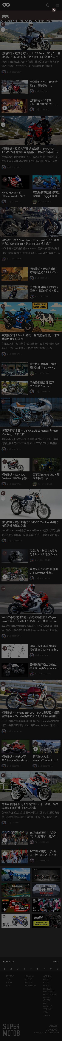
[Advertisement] (31, 31)
